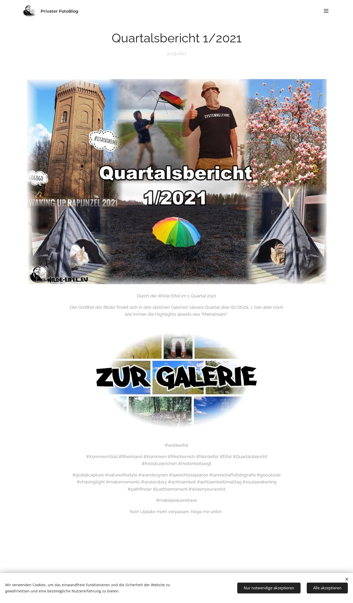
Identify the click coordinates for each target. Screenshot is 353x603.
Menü (328, 10)
